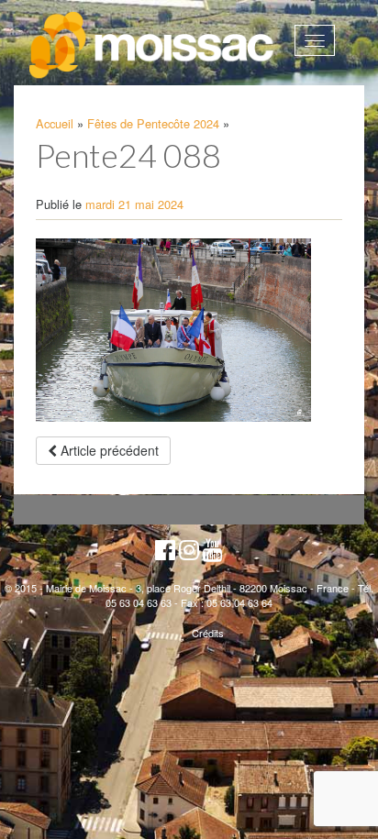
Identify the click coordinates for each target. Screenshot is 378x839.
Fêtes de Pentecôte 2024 (153, 123)
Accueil (54, 123)
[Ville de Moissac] (152, 45)
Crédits (208, 632)
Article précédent (108, 450)
